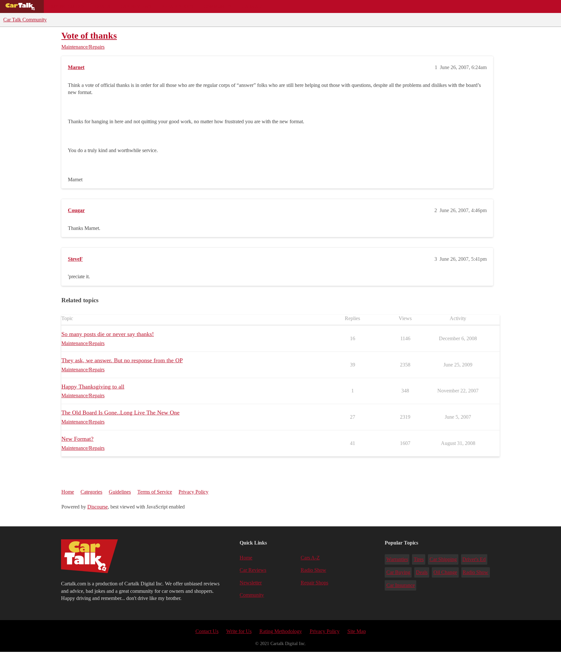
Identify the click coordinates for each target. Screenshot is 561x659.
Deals (102, 6)
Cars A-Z (252, 6)
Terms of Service (154, 492)
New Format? (77, 439)
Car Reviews (135, 6)
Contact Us (206, 631)
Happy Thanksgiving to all (92, 386)
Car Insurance (400, 585)
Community (218, 6)
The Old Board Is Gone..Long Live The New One (120, 412)
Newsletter (251, 582)
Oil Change (445, 572)
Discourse (97, 506)
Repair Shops (177, 6)
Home (67, 492)
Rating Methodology (280, 631)
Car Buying (398, 572)
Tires (419, 559)
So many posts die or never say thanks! (107, 334)
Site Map (356, 631)
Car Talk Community (25, 19)
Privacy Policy (193, 492)
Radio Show (313, 570)
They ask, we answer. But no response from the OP (122, 360)
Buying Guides (67, 6)
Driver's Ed (474, 559)
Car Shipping (443, 559)
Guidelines (120, 492)
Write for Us (239, 631)
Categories (91, 492)
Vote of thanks (89, 35)
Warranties (397, 559)
